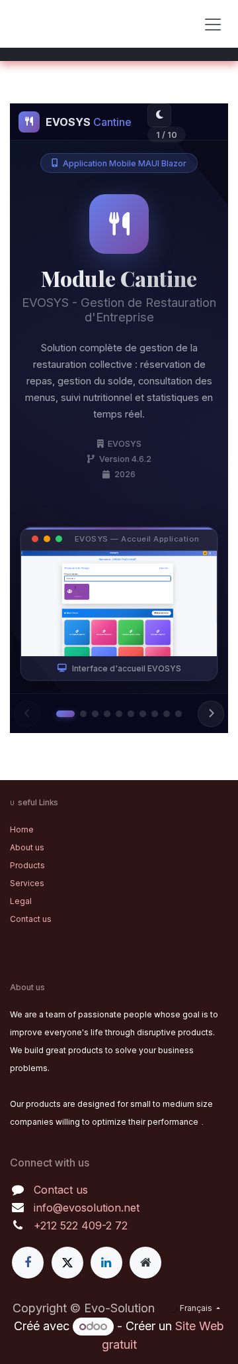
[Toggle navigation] (213, 24)
